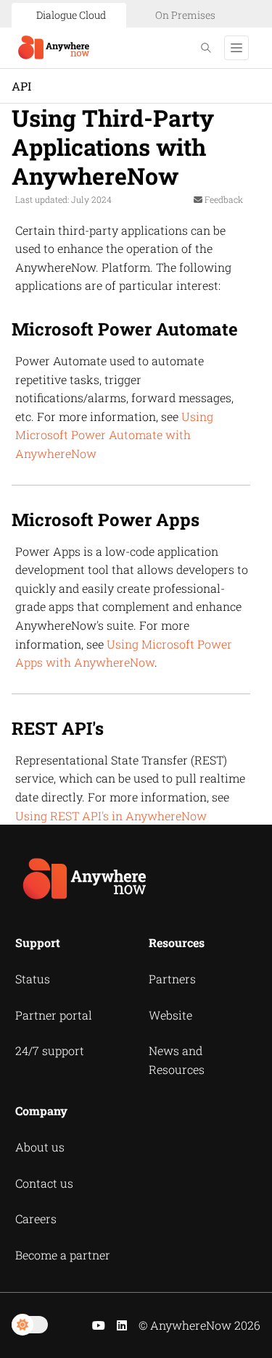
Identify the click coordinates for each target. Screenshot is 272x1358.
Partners (172, 978)
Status (32, 978)
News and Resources (177, 1060)
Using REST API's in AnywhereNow (111, 815)
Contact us (44, 1183)
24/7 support (49, 1050)
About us (40, 1146)
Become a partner (62, 1254)
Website (170, 1014)
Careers (36, 1218)
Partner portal (53, 1014)
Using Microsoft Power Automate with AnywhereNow (114, 435)
